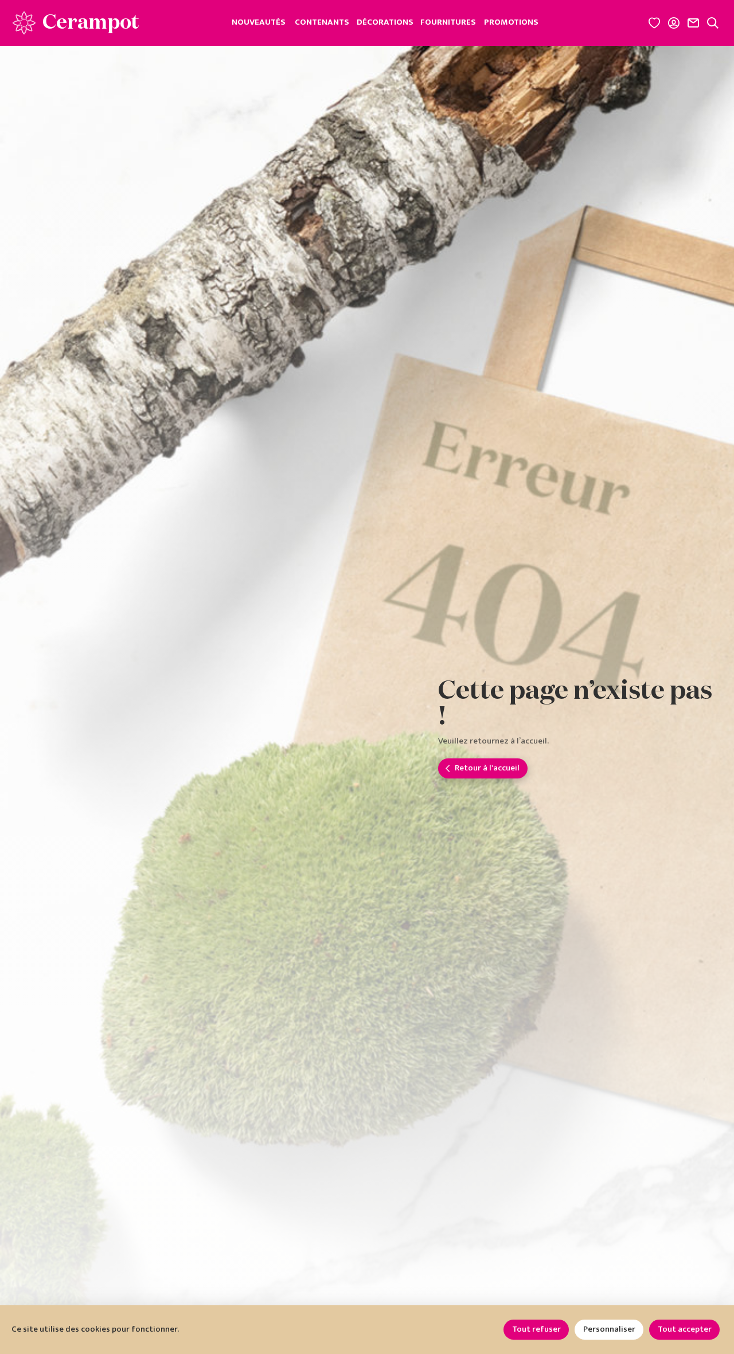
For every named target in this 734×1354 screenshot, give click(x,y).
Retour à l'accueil (487, 768)
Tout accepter (685, 1329)
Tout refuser (536, 1329)
